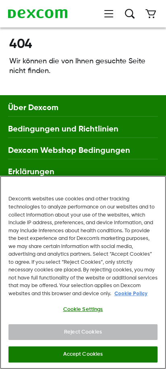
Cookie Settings (83, 309)
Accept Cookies (83, 354)
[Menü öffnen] (109, 13)
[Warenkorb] (150, 13)
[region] (83, 272)
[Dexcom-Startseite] (38, 14)
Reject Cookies (83, 332)
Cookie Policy (130, 293)
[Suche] (129, 13)
